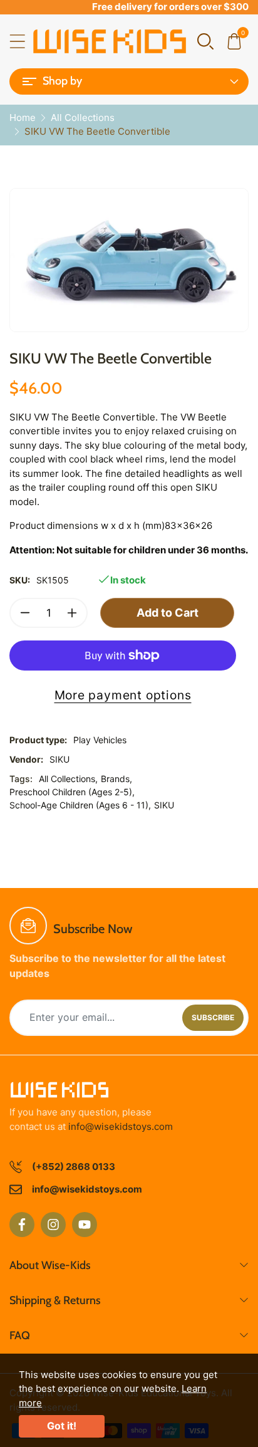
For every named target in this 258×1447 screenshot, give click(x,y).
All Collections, (68, 778)
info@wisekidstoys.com (120, 1126)
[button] (205, 40)
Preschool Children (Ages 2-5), (72, 791)
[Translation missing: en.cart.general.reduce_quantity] (25, 613)
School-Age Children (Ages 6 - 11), (80, 805)
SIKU (59, 759)
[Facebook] (21, 1224)
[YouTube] (84, 1224)
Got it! (61, 1425)
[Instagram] (53, 1224)
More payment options (123, 695)
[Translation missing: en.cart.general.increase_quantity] (72, 613)
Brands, (116, 778)
